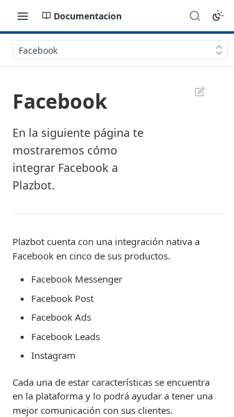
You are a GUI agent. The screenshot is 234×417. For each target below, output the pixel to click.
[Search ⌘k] (195, 16)
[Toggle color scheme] (218, 16)
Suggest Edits (193, 91)
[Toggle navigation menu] (22, 16)
